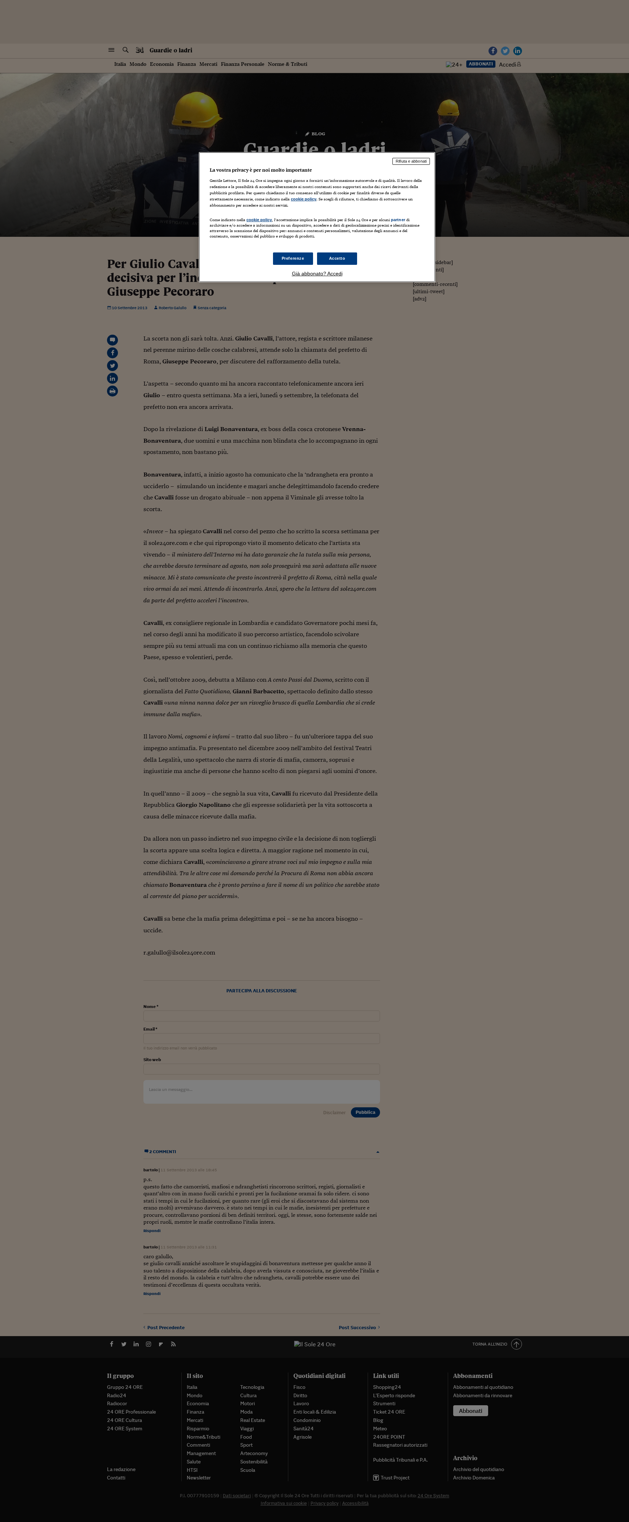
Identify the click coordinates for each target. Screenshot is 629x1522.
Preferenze (293, 258)
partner (398, 220)
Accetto (337, 258)
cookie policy (303, 199)
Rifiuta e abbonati (411, 161)
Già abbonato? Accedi (317, 273)
